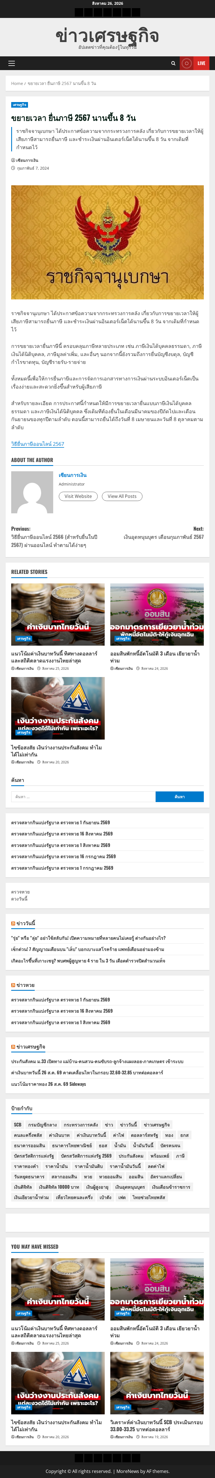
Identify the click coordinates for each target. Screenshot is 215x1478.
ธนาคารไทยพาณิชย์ (72, 1145)
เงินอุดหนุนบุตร (130, 1186)
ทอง (169, 1134)
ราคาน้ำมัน (56, 1166)
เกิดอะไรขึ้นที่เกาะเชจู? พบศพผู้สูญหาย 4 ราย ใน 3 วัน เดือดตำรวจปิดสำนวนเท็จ (88, 960)
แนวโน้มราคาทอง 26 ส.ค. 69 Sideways (48, 1083)
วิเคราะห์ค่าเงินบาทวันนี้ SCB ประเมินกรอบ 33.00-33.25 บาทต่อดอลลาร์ (156, 1425)
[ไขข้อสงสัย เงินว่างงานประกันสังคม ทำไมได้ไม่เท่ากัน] (58, 708)
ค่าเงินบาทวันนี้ (91, 1134)
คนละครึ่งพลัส (28, 1134)
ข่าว (109, 1124)
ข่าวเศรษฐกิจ (107, 33)
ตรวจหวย (20, 892)
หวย (88, 1176)
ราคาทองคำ (26, 1166)
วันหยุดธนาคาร (29, 1176)
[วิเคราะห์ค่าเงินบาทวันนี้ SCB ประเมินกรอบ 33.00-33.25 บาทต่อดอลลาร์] (157, 1383)
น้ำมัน (120, 1145)
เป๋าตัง (105, 1197)
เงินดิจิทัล (23, 1186)
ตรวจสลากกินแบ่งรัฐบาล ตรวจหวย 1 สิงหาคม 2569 (60, 845)
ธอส (103, 1145)
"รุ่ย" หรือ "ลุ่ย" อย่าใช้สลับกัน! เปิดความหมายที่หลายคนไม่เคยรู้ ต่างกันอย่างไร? (88, 937)
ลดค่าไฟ (156, 1166)
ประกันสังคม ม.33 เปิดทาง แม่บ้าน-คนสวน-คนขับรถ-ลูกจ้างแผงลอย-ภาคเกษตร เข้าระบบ (97, 1061)
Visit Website (78, 496)
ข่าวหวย (26, 984)
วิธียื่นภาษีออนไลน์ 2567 (37, 443)
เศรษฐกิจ (19, 104)
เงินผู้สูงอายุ (97, 1186)
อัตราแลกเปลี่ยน (166, 1176)
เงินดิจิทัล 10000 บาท (59, 1186)
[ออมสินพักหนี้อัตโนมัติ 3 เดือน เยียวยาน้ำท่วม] (157, 614)
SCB (17, 1124)
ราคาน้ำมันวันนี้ (125, 1166)
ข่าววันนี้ (26, 923)
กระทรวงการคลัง (81, 1124)
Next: (164, 532)
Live (201, 63)
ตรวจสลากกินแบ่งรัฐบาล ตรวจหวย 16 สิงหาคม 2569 (62, 833)
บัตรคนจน (170, 1145)
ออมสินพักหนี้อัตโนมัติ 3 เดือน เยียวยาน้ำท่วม (155, 657)
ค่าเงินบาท (59, 1134)
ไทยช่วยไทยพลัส (149, 1197)
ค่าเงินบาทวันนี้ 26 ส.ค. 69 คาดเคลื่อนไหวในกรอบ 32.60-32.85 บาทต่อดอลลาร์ (87, 1072)
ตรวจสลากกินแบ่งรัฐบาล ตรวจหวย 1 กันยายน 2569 (60, 822)
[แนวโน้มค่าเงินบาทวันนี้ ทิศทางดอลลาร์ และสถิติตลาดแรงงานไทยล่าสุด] (58, 614)
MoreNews (127, 1471)
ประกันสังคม (131, 1155)
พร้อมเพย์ (160, 1155)
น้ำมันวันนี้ (143, 1145)
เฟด (122, 1197)
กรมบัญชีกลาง (42, 1124)
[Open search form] (173, 63)
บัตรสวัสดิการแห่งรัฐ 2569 (86, 1155)
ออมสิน (136, 1176)
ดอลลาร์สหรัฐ (144, 1134)
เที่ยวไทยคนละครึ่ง (74, 1197)
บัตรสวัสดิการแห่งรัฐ (34, 1155)
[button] (12, 63)
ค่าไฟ (118, 1134)
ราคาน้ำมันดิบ (89, 1166)
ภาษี (180, 1155)
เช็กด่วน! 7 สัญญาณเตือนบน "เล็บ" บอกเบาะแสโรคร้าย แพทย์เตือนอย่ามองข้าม (87, 949)
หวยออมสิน (110, 1176)
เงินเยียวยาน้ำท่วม (31, 1197)
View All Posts (122, 496)
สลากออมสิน (64, 1176)
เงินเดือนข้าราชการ (171, 1186)
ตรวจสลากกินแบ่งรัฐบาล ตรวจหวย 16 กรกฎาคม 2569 (63, 856)
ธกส (184, 1134)
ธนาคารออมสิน (29, 1145)
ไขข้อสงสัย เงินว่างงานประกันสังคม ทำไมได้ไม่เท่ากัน (56, 750)
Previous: (54, 536)
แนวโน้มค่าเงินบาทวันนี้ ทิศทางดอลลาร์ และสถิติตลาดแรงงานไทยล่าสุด (54, 657)
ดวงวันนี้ (19, 899)
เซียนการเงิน (27, 160)
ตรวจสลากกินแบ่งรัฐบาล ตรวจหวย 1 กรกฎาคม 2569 (62, 867)
